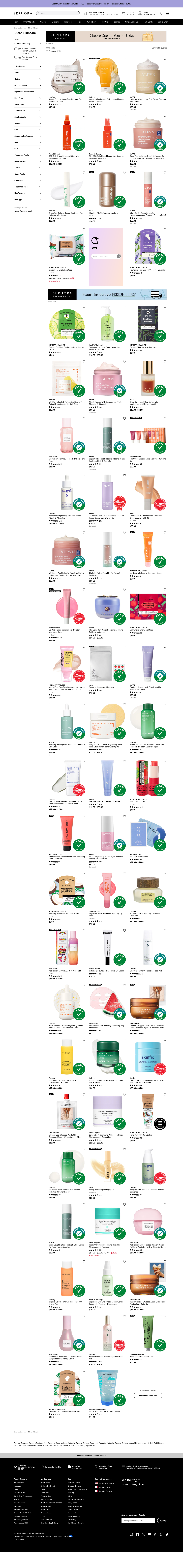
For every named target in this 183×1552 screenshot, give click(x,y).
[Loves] (162, 13)
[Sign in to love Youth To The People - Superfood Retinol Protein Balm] (165, 1316)
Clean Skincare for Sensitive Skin (35, 1445)
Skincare (55, 22)
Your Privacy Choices (61, 1536)
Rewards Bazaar (46, 1513)
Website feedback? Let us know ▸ (91, 1455)
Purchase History (46, 1496)
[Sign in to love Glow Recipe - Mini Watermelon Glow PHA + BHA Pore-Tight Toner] (84, 418)
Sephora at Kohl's (74, 1509)
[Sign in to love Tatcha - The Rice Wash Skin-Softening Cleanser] (124, 761)
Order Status (45, 1493)
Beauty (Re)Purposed (21, 1519)
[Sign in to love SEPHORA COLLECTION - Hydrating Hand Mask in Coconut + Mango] (84, 1371)
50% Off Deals (29, 22)
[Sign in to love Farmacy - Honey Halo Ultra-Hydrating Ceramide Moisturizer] (165, 873)
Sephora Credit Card (48, 1486)
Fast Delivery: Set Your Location (31, 58)
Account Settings (46, 1499)
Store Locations (73, 1513)
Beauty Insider (45, 1482)
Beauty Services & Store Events (51, 1503)
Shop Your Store (46, 1519)
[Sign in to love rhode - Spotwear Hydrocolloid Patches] (124, 647)
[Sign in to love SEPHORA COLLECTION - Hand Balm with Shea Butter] (165, 1094)
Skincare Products (36, 1443)
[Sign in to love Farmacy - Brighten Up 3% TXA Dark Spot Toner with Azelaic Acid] (84, 1261)
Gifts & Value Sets (132, 22)
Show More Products (148, 1395)
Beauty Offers (45, 1509)
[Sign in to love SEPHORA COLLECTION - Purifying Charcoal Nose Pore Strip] (165, 307)
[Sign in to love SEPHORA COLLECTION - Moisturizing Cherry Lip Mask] (165, 589)
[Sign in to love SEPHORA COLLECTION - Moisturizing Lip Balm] (165, 761)
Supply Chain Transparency (23, 1496)
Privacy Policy (18, 1536)
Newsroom (17, 1486)
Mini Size (105, 22)
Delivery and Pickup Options (77, 1489)
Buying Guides (73, 1503)
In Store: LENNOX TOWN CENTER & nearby (29, 51)
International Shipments (76, 1499)
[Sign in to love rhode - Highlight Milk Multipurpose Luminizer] (124, 172)
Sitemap (49, 1536)
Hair (79, 22)
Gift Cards (149, 22)
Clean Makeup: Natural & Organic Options (72, 1443)
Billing (70, 1496)
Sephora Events (19, 1503)
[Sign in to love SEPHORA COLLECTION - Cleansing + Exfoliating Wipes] (84, 229)
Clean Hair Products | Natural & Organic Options (109, 1443)
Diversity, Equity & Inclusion (23, 1513)
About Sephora (19, 1482)
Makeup (43, 22)
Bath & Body (91, 22)
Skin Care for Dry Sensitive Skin (61, 1445)
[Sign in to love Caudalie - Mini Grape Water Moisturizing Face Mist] (165, 930)
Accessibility (72, 1519)
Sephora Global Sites (21, 1509)
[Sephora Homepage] (23, 13)
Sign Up (163, 1520)
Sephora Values (19, 1493)
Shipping (71, 1493)
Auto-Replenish (46, 1506)
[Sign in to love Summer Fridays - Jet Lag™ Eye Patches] (165, 816)
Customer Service (74, 1482)
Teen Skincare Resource (76, 1523)
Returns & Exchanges (75, 1486)
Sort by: (159, 48)
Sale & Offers (163, 22)
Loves (43, 1516)
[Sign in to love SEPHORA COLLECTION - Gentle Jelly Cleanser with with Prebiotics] (124, 1371)
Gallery (43, 1489)
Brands (117, 22)
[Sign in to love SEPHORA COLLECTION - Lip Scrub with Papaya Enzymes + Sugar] (165, 532)
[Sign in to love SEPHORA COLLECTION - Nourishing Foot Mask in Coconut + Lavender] (165, 229)
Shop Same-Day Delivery (49, 1523)
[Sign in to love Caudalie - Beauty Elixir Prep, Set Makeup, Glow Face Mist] (124, 1316)
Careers (16, 1489)
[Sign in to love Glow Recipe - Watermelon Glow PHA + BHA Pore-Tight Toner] (84, 930)
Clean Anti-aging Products (85, 1445)
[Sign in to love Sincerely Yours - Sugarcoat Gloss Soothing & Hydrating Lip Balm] (124, 873)
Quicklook (67, 92)
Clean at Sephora (20, 28)
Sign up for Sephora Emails (133, 1515)
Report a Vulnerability (21, 1523)
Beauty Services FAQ (75, 1506)
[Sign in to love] (165, 59)
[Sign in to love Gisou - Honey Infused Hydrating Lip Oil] (124, 1149)
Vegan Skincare (135, 1443)
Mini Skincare (49, 1443)
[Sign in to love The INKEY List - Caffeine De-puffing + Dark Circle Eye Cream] (124, 930)
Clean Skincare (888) (23, 211)
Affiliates (17, 1499)
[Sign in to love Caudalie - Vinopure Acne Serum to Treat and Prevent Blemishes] (165, 1149)
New (16, 22)
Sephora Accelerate (20, 1516)
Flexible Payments (74, 1516)
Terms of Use (29, 1536)
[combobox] (58, 13)
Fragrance (68, 22)
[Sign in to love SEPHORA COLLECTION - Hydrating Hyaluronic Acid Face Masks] (84, 873)
